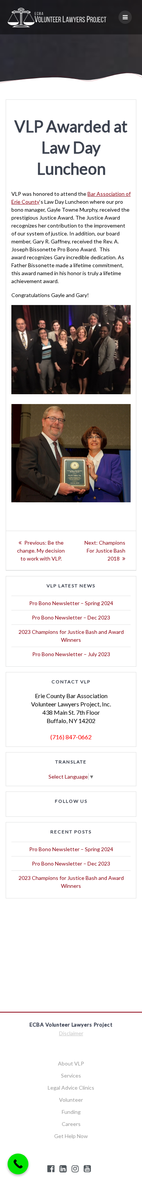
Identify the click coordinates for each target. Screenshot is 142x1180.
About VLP (71, 1063)
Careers (71, 1124)
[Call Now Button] (18, 1164)
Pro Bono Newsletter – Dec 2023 (71, 617)
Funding (71, 1112)
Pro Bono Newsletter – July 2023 (71, 654)
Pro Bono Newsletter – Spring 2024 (71, 603)
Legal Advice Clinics (71, 1087)
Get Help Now (71, 1136)
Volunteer (71, 1099)
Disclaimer (71, 1033)
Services (71, 1075)
